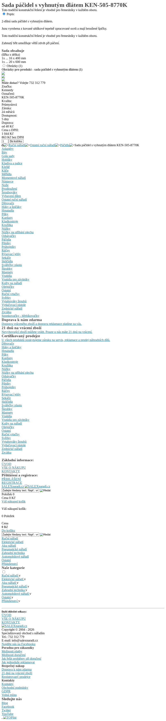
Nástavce (7, 181)
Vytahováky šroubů (14, 301)
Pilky (5, 214)
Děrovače (8, 203)
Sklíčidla (7, 261)
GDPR (6, 691)
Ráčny (6, 250)
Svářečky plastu (12, 265)
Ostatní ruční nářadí (42, 145)
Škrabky (7, 268)
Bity (4, 152)
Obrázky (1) (14, 66)
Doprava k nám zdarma (17, 669)
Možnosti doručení (14, 655)
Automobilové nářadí (15, 556)
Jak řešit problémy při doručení (21, 658)
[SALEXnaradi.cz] (14, 626)
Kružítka (7, 225)
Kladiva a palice (12, 163)
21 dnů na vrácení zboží (17, 673)
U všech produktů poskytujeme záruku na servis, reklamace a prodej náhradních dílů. (56, 340)
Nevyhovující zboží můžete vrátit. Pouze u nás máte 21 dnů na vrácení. (47, 332)
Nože (5, 185)
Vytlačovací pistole (14, 305)
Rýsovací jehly (11, 254)
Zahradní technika (13, 553)
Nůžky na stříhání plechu (18, 232)
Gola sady (8, 156)
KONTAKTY (11, 471)
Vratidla (7, 276)
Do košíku (8, 530)
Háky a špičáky (11, 207)
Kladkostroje (10, 221)
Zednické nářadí (12, 308)
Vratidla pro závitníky (15, 279)
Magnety (7, 272)
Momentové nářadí (14, 177)
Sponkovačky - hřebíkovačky (20, 315)
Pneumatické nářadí (14, 549)
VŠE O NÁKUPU (14, 467)
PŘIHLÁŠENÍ (11, 479)
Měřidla (7, 174)
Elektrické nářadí (12, 542)
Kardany (7, 217)
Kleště (6, 167)
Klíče (5, 170)
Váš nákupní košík (14, 501)
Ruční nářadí (17, 145)
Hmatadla (8, 210)
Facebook (8, 706)
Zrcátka (6, 312)
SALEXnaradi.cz (13, 486)
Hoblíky (7, 159)
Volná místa (9, 695)
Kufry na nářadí (12, 283)
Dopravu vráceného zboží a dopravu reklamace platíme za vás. (42, 324)
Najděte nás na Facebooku (18, 644)
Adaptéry (8, 148)
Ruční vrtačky (11, 294)
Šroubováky (9, 192)
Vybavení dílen (11, 196)
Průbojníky (9, 246)
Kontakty (8, 684)
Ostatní (6, 290)
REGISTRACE (12, 482)
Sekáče (6, 257)
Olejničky (8, 286)
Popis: (11, 14)
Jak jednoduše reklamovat (18, 662)
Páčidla (64, 145)
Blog (5, 703)
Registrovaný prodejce (16, 676)
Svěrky (6, 297)
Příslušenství (10, 564)
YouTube (7, 714)
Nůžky (6, 228)
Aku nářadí (9, 545)
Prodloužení (9, 188)
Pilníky (6, 243)
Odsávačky (9, 236)
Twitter (6, 710)
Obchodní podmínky (15, 687)
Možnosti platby (12, 651)
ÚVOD (6, 464)
